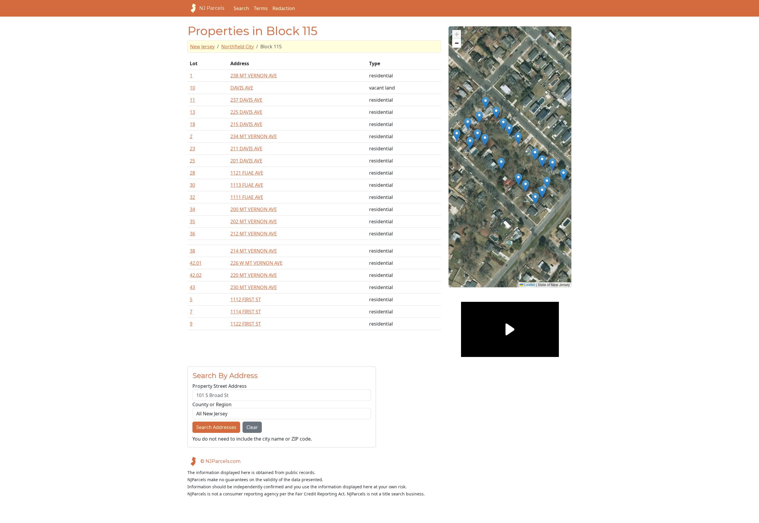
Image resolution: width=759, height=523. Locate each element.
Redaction (283, 8)
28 (192, 173)
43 (192, 287)
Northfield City (237, 46)
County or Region (212, 404)
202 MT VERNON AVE (253, 221)
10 (192, 87)
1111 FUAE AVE (246, 197)
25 (192, 160)
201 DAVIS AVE (246, 160)
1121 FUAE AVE (246, 173)
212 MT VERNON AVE (253, 233)
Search (241, 8)
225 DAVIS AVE (246, 112)
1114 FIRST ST (245, 311)
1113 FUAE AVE (246, 185)
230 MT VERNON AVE (253, 287)
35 (192, 221)
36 (192, 233)
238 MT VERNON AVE (253, 75)
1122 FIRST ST (245, 324)
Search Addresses (216, 427)
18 (192, 124)
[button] (485, 103)
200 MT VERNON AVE (253, 209)
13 (192, 112)
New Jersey (202, 46)
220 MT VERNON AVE (253, 275)
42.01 (196, 263)
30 (192, 185)
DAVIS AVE (241, 87)
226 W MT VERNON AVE (256, 263)
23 (192, 148)
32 (192, 197)
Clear (252, 427)
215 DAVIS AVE (246, 124)
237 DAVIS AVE (246, 100)
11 (192, 100)
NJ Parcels (211, 8)
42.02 (196, 275)
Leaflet (529, 284)
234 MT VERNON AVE (253, 136)
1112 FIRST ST (245, 299)
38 (192, 251)
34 (192, 209)
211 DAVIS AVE (246, 148)
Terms (261, 8)
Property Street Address (219, 386)
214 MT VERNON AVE (253, 251)
